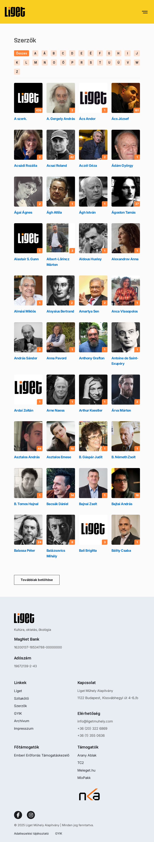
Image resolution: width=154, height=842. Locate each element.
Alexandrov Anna (125, 259)
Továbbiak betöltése (37, 580)
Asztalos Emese (59, 457)
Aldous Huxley (90, 259)
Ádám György (122, 166)
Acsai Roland (57, 166)
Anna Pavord (57, 358)
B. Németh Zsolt (123, 457)
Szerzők (20, 706)
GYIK (18, 713)
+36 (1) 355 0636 (91, 735)
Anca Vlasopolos (124, 311)
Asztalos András (27, 457)
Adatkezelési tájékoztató (31, 833)
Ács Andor (87, 119)
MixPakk (84, 778)
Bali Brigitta (88, 551)
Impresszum (23, 728)
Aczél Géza (88, 166)
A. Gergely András (61, 119)
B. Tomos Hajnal (26, 504)
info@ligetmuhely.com (95, 721)
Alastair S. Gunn (26, 259)
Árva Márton (121, 410)
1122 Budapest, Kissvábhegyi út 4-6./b (107, 698)
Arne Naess (55, 410)
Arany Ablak (86, 755)
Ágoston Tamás (123, 212)
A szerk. (20, 119)
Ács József (120, 119)
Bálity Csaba (121, 551)
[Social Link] (18, 815)
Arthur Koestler (90, 410)
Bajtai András (121, 504)
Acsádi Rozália (25, 166)
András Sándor (25, 358)
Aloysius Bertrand (60, 311)
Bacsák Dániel (57, 504)
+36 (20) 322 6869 (92, 728)
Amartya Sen (89, 311)
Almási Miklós (25, 311)
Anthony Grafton (91, 358)
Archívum (21, 721)
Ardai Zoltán (23, 410)
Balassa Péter (24, 551)
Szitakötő (21, 698)
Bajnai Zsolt (88, 504)
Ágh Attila (54, 212)
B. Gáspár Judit (90, 457)
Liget (18, 691)
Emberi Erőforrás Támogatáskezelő (41, 755)
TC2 (80, 763)
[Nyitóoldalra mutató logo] (38, 618)
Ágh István (87, 212)
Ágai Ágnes (23, 212)
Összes (21, 53)
